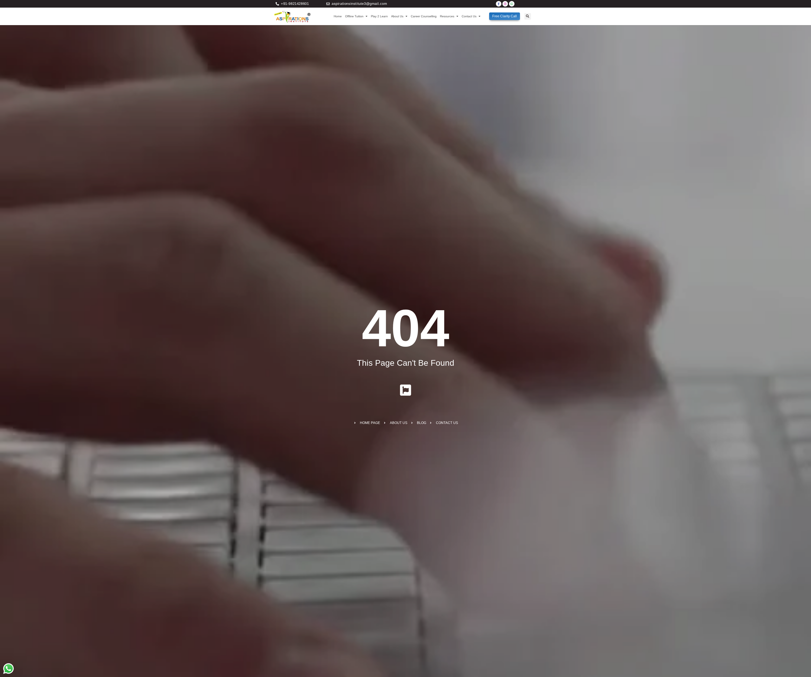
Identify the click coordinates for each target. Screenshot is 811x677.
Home (338, 16)
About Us (397, 16)
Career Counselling (424, 16)
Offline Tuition (354, 16)
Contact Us (469, 16)
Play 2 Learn (379, 16)
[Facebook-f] (498, 4)
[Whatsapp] (511, 4)
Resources (447, 16)
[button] (527, 16)
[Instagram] (505, 4)
